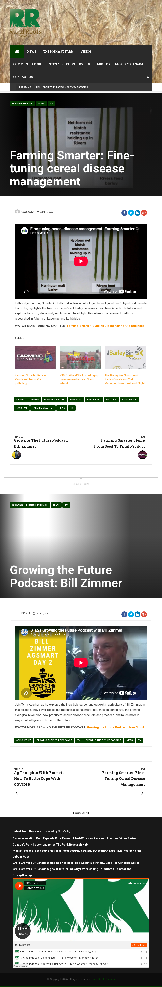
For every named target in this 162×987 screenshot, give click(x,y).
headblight (94, 399)
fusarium (75, 399)
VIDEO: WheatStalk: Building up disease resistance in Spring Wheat (79, 379)
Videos (86, 51)
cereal (20, 399)
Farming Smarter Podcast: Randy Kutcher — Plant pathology (31, 379)
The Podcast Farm (58, 51)
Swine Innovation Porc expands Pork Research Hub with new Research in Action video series (74, 838)
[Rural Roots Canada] (17, 51)
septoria (111, 399)
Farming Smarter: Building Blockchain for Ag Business (105, 326)
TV (51, 103)
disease (34, 399)
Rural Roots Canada (103, 979)
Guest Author (27, 211)
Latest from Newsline (27, 831)
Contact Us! (23, 77)
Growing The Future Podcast (54, 740)
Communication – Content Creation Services (51, 64)
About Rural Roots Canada (120, 64)
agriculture (23, 740)
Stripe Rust (129, 399)
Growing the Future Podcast (30, 505)
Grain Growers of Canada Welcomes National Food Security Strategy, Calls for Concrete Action (76, 862)
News (31, 51)
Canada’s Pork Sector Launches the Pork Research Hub (50, 844)
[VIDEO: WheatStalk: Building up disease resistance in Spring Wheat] (80, 357)
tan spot (21, 408)
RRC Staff (25, 613)
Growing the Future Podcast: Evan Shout (115, 727)
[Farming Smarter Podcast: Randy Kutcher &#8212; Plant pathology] (35, 357)
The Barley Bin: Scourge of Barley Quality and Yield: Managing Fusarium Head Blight (125, 379)
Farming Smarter (22, 103)
